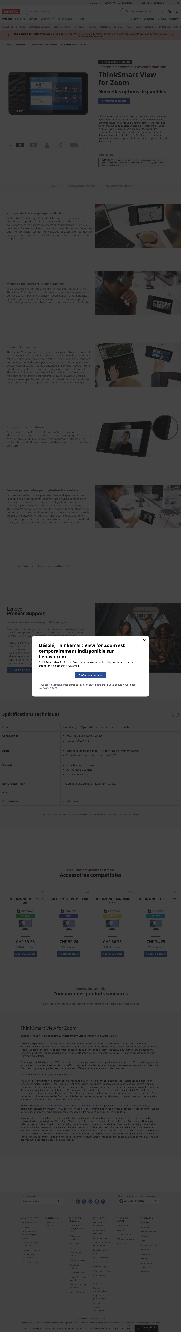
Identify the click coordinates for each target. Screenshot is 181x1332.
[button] (90, 675)
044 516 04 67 (50, 688)
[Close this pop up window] (144, 640)
